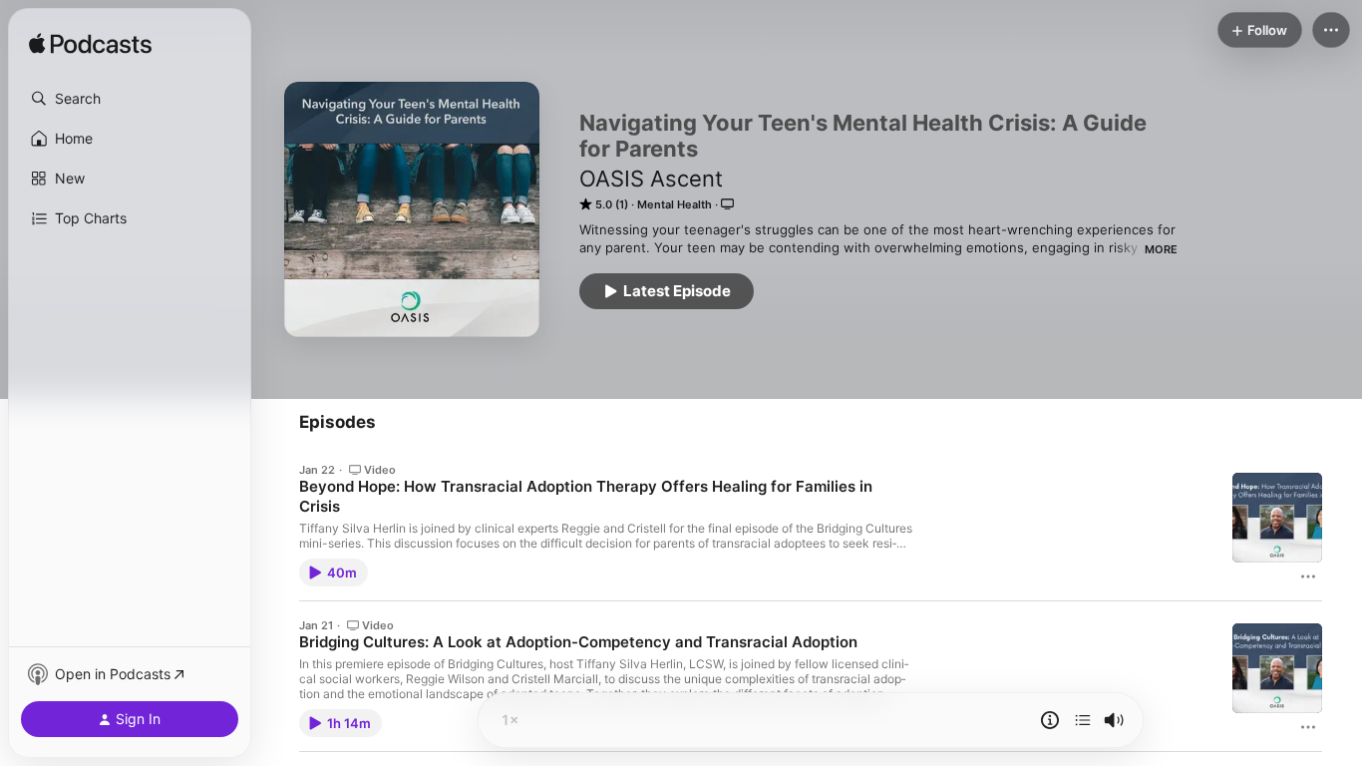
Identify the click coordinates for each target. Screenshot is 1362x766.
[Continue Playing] (1083, 720)
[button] (129, 99)
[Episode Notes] (1050, 720)
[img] (90, 45)
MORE (1161, 249)
